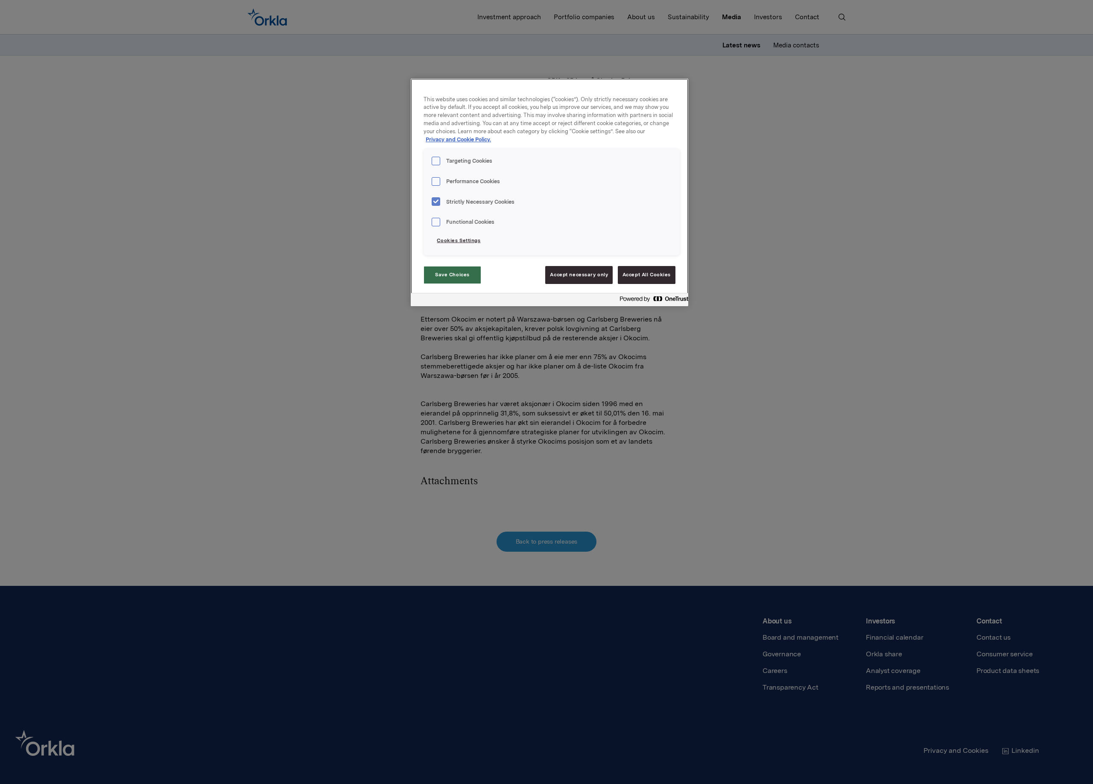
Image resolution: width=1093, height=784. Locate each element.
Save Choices (452, 275)
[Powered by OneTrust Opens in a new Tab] (651, 300)
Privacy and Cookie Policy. (458, 139)
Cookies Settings (458, 240)
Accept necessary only (579, 275)
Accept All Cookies (646, 275)
